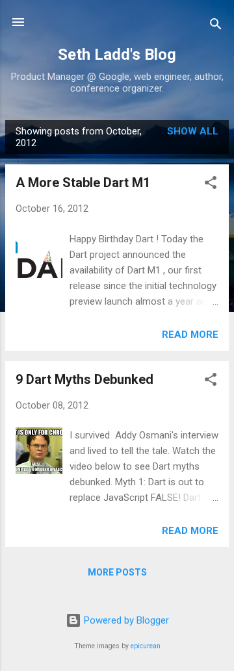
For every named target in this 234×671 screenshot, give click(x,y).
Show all (192, 131)
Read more (190, 334)
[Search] (216, 26)
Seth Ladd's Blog (117, 54)
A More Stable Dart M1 (83, 182)
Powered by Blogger (125, 620)
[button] (210, 185)
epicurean (146, 646)
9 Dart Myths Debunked (84, 379)
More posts (117, 572)
